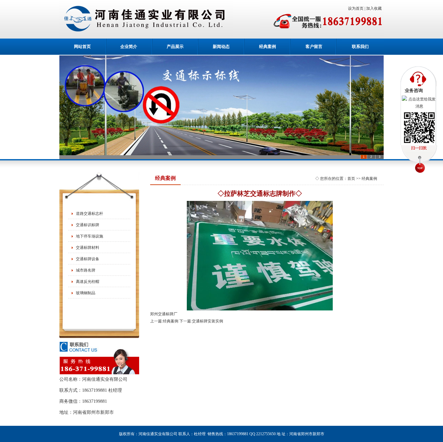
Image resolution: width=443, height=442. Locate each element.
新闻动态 (221, 46)
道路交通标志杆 (89, 213)
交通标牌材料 (87, 247)
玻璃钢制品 (85, 293)
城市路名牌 (85, 270)
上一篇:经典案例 (164, 321)
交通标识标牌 (87, 225)
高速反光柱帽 (87, 281)
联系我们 (360, 46)
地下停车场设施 (89, 236)
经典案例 (267, 46)
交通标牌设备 (87, 259)
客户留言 (313, 46)
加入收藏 (375, 8)
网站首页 (82, 46)
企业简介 (128, 46)
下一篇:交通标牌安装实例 (201, 321)
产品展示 (175, 46)
